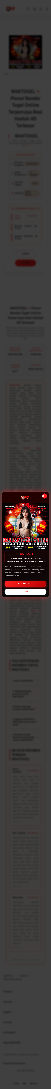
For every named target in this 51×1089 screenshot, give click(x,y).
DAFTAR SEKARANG (25, 583)
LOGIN (25, 591)
